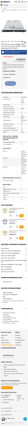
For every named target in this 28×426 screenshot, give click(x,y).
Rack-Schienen (6, 269)
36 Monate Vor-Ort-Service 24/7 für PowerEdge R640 (17, 231)
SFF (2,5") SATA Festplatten (11, 251)
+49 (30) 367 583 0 (8, 400)
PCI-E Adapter (6, 267)
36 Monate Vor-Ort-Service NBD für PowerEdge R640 (17, 220)
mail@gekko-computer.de (6, 396)
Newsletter (7, 388)
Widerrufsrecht (5, 343)
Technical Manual (7, 298)
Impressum (4, 335)
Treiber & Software (8, 292)
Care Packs (5, 248)
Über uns (17, 335)
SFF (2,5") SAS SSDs (8, 258)
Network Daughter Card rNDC (11, 264)
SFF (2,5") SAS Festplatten (10, 253)
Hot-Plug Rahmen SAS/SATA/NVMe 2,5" (13, 261)
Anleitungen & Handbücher (10, 294)
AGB (2, 338)
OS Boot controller (7, 272)
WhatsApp (5, 402)
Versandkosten (21, 422)
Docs (4, 296)
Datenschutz (5, 340)
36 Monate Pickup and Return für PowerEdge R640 (16, 209)
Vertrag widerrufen (7, 345)
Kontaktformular (20, 340)
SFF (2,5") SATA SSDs (8, 255)
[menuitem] (17, 1)
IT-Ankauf (18, 338)
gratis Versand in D (21, 61)
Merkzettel (7, 77)
